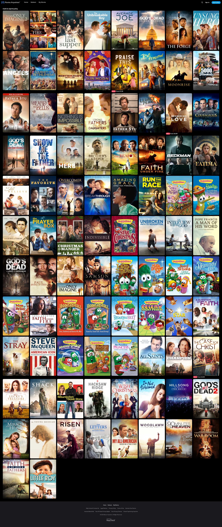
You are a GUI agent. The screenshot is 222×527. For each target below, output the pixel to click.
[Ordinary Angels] (16, 70)
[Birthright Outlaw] (70, 70)
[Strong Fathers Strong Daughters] (97, 112)
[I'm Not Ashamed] (152, 398)
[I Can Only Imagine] (70, 275)
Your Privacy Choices (116, 511)
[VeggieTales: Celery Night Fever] (152, 316)
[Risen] (70, 438)
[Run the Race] (152, 195)
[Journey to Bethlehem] (43, 70)
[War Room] (206, 438)
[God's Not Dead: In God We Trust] (152, 30)
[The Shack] (43, 398)
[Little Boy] (43, 479)
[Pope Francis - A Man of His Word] (206, 235)
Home (26, 2)
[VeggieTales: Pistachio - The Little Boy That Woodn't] (206, 195)
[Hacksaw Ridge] (97, 398)
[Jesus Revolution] (152, 70)
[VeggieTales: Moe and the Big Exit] (16, 316)
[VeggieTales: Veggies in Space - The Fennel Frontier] (70, 356)
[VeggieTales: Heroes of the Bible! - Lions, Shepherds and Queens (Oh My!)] (70, 316)
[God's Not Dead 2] (206, 398)
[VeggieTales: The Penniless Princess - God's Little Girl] (125, 356)
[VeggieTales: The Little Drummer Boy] (152, 275)
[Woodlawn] (152, 438)
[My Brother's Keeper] (97, 155)
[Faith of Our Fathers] (16, 479)
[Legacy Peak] (152, 112)
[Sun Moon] (97, 70)
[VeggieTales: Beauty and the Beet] (125, 316)
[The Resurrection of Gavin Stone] (70, 398)
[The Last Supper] (70, 30)
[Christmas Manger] (70, 235)
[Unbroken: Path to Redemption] (152, 235)
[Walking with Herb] (70, 155)
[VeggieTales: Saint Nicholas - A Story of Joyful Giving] (179, 275)
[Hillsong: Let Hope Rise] (179, 398)
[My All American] (125, 438)
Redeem (33, 2)
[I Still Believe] (16, 195)
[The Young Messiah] (43, 438)
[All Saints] (152, 356)
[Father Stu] (125, 112)
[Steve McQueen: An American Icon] (43, 356)
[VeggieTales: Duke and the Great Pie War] (179, 195)
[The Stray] (16, 356)
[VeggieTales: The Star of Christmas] (125, 235)
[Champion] (179, 356)
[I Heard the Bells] (43, 112)
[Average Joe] (125, 30)
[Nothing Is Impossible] (70, 112)
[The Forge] (179, 30)
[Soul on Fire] (43, 30)
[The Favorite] (43, 195)
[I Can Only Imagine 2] (16, 30)
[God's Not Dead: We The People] (16, 155)
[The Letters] (97, 438)
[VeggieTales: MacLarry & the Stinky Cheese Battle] (97, 356)
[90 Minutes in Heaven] (179, 438)
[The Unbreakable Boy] (97, 30)
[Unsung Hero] (206, 30)
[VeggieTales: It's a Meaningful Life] (206, 275)
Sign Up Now (216, 2)
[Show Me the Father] (43, 155)
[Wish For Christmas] (125, 398)
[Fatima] (206, 155)
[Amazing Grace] (125, 195)
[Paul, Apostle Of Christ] (43, 275)
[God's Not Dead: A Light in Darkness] (16, 275)
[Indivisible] (97, 235)
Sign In (207, 2)
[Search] (202, 2)
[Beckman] (179, 155)
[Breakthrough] (97, 195)
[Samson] (97, 275)
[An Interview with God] (179, 235)
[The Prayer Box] (43, 235)
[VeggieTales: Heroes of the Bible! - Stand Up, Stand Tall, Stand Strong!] (97, 316)
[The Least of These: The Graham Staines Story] (16, 235)
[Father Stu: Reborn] (16, 112)
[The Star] (179, 316)
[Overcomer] (70, 195)
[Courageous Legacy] (206, 112)
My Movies (42, 2)
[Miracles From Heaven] (16, 438)
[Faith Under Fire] (152, 155)
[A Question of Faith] (206, 316)
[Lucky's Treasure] (16, 398)
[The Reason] (125, 155)
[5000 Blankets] (206, 70)
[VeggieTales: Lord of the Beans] (125, 275)
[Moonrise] (179, 70)
